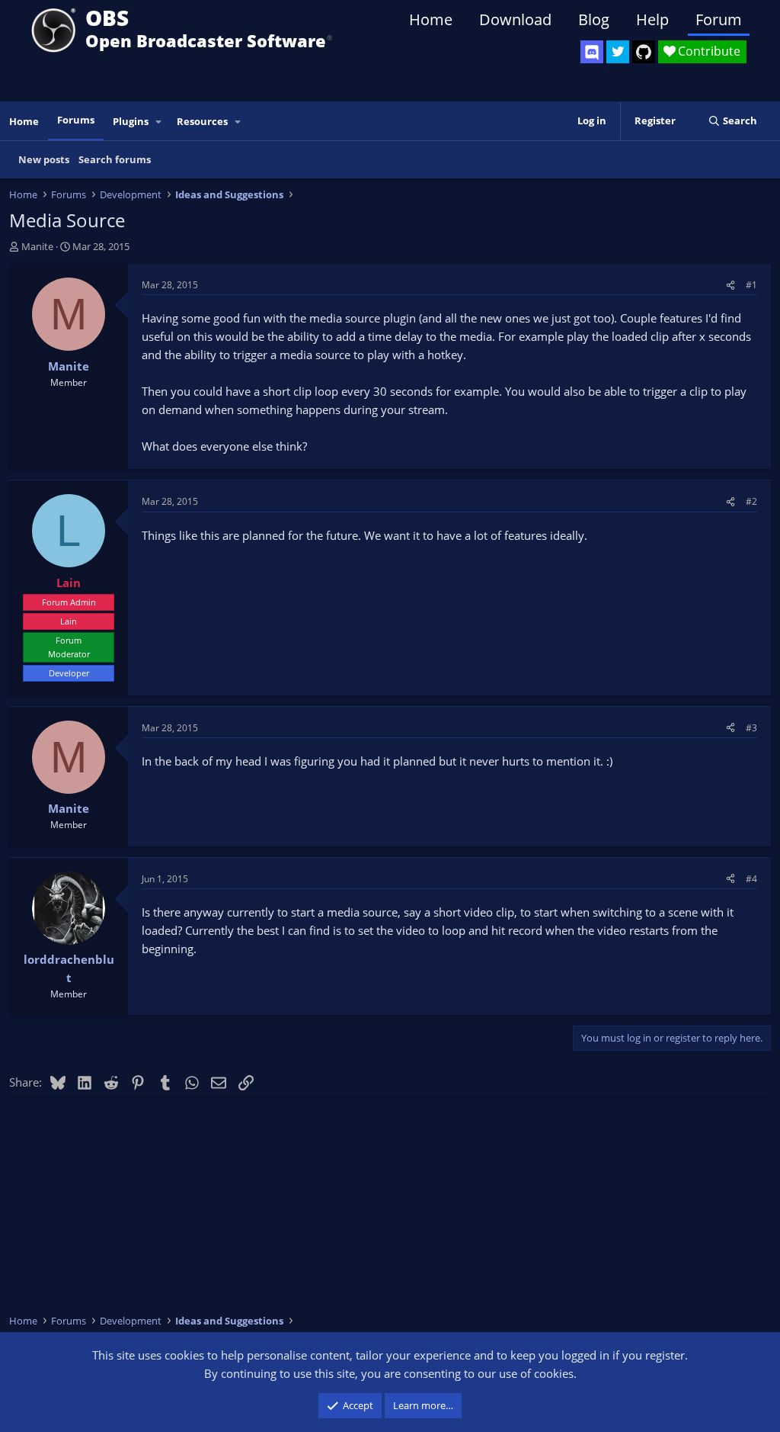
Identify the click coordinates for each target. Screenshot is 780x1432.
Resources (202, 121)
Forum (718, 19)
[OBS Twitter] (617, 51)
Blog (593, 19)
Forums (75, 120)
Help (652, 19)
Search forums (114, 159)
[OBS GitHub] (643, 51)
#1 (751, 284)
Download (515, 19)
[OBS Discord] (591, 51)
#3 (751, 727)
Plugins (131, 121)
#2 (751, 501)
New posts (43, 159)
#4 (751, 878)
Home (430, 19)
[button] (159, 121)
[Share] (730, 284)
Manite (37, 246)
